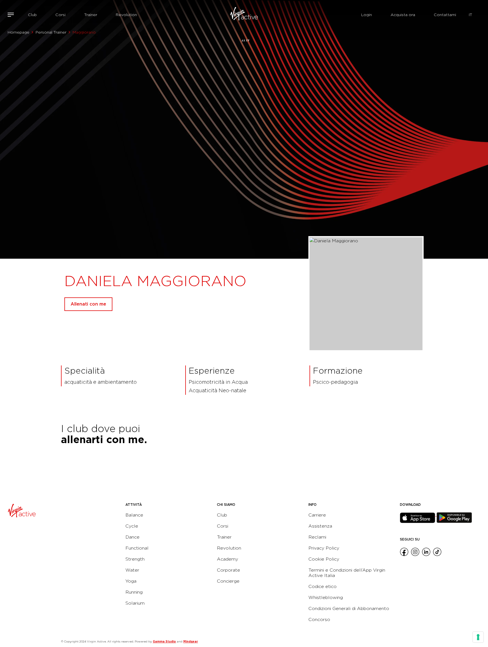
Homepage (18, 32)
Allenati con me (88, 304)
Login (366, 14)
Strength (135, 559)
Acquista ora (403, 14)
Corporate (228, 570)
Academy (227, 559)
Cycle (131, 526)
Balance (134, 515)
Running (134, 592)
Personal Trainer (51, 32)
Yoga (130, 581)
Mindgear (190, 641)
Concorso (319, 619)
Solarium (135, 603)
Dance (132, 537)
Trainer (90, 14)
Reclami (317, 537)
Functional (137, 548)
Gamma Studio (164, 641)
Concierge (228, 581)
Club (32, 14)
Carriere (317, 515)
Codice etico (322, 586)
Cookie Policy (323, 559)
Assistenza (320, 526)
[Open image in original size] (244, 15)
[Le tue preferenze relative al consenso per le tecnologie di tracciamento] (478, 637)
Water (132, 570)
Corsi (60, 14)
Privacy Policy (323, 548)
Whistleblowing (325, 597)
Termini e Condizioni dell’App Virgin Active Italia (346, 572)
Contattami (445, 14)
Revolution (126, 14)
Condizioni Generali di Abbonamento (348, 608)
